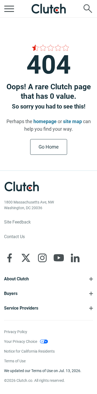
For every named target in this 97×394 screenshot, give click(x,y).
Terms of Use (15, 361)
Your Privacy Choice (20, 341)
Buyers (11, 293)
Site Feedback (17, 222)
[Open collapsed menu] (9, 8)
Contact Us (14, 236)
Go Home (49, 147)
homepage (45, 121)
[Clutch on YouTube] (58, 257)
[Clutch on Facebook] (9, 257)
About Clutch (16, 278)
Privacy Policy (15, 332)
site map (72, 121)
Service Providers (21, 308)
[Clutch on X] (25, 257)
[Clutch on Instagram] (42, 257)
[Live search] (87, 8)
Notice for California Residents (29, 351)
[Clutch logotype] (48, 9)
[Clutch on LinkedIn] (75, 257)
